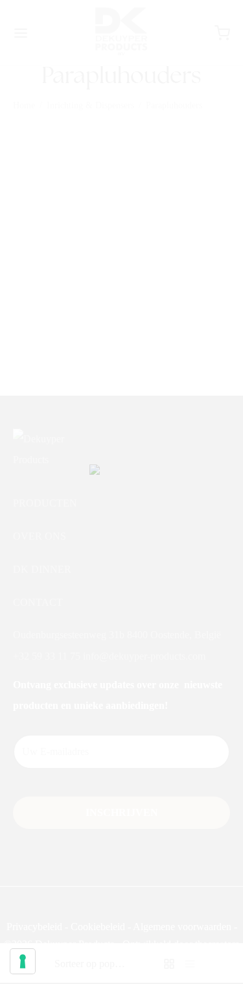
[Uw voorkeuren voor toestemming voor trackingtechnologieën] (22, 961)
